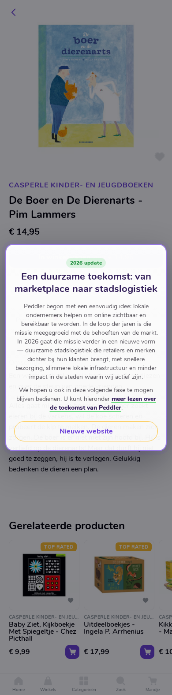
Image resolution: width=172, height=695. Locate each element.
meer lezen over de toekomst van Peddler (103, 403)
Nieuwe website (86, 431)
